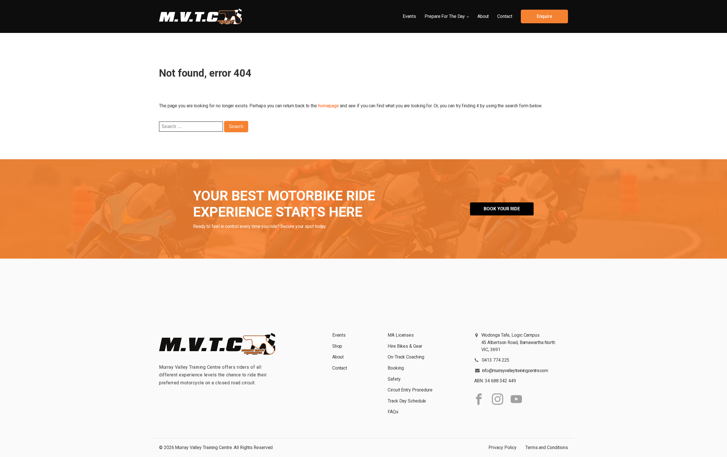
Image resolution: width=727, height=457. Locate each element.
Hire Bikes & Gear (405, 346)
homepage (328, 105)
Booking (396, 368)
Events (409, 16)
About (483, 16)
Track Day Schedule (407, 401)
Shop (337, 346)
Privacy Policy (502, 447)
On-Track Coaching (406, 357)
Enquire (544, 16)
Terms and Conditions (546, 447)
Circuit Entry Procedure (410, 390)
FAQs (393, 411)
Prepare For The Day (445, 16)
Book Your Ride (502, 208)
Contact (504, 16)
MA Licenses (401, 335)
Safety (394, 379)
